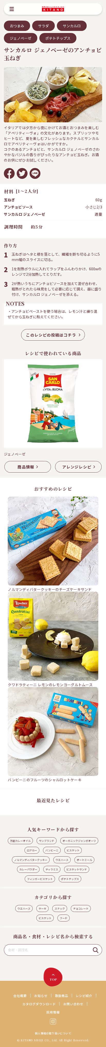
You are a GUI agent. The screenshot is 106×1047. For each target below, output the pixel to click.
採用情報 (53, 1012)
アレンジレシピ (76, 467)
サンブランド (46, 841)
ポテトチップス (57, 38)
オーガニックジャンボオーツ (79, 841)
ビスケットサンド (76, 869)
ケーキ (42, 908)
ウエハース (62, 860)
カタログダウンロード (39, 1004)
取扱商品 (61, 995)
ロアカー (32, 850)
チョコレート (81, 908)
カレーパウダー (28, 869)
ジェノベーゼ (20, 38)
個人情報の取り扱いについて (53, 1033)
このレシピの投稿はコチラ (51, 335)
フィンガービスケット (40, 879)
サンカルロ (72, 25)
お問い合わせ (73, 1004)
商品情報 (25, 467)
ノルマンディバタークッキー (30, 860)
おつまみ (17, 25)
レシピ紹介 (84, 995)
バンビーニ (51, 850)
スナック (60, 908)
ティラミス (52, 869)
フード (63, 918)
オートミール (84, 860)
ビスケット (73, 850)
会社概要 (20, 995)
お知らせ (41, 995)
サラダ (43, 25)
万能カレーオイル (20, 841)
